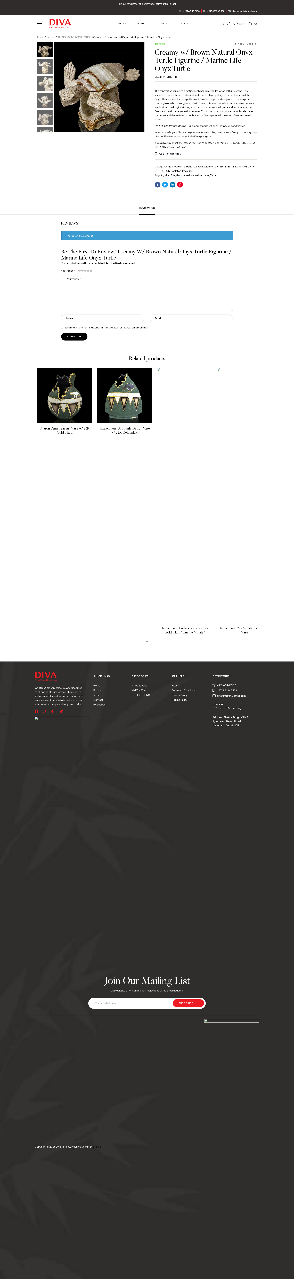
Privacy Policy (179, 694)
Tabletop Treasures (182, 170)
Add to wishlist (170, 153)
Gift (172, 175)
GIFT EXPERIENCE (224, 166)
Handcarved (183, 175)
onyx (206, 175)
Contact (98, 699)
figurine (165, 175)
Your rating (68, 270)
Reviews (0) (147, 208)
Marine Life (196, 175)
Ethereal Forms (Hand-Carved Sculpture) (191, 166)
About (97, 694)
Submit (72, 336)
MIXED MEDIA (139, 690)
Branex (97, 1146)
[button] (39, 23)
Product (50, 37)
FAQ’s (175, 685)
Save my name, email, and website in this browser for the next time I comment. (107, 327)
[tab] (147, 208)
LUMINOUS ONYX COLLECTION (74, 37)
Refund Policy (179, 699)
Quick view (69, 395)
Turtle (213, 175)
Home (40, 37)
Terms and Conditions (184, 690)
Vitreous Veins (139, 685)
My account (100, 704)
